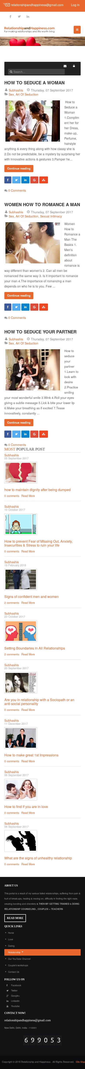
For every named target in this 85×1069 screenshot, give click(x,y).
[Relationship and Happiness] (29, 29)
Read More (28, 496)
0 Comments (17, 190)
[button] (74, 66)
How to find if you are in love (26, 806)
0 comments (11, 496)
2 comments (11, 603)
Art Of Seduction (27, 94)
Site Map (80, 1061)
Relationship (14, 952)
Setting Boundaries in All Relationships (34, 648)
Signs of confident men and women (31, 596)
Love (10, 939)
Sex (11, 94)
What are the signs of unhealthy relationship (38, 857)
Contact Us (13, 971)
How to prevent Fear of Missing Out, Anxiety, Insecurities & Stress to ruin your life (38, 543)
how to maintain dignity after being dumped (37, 489)
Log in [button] (75, 5)
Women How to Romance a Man (42, 204)
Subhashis (16, 90)
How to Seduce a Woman (34, 82)
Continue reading (19, 168)
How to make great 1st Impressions (31, 754)
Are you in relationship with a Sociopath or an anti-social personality (39, 701)
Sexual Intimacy (51, 216)
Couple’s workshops (18, 965)
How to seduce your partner (40, 331)
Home (11, 932)
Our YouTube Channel (19, 958)
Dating (11, 945)
